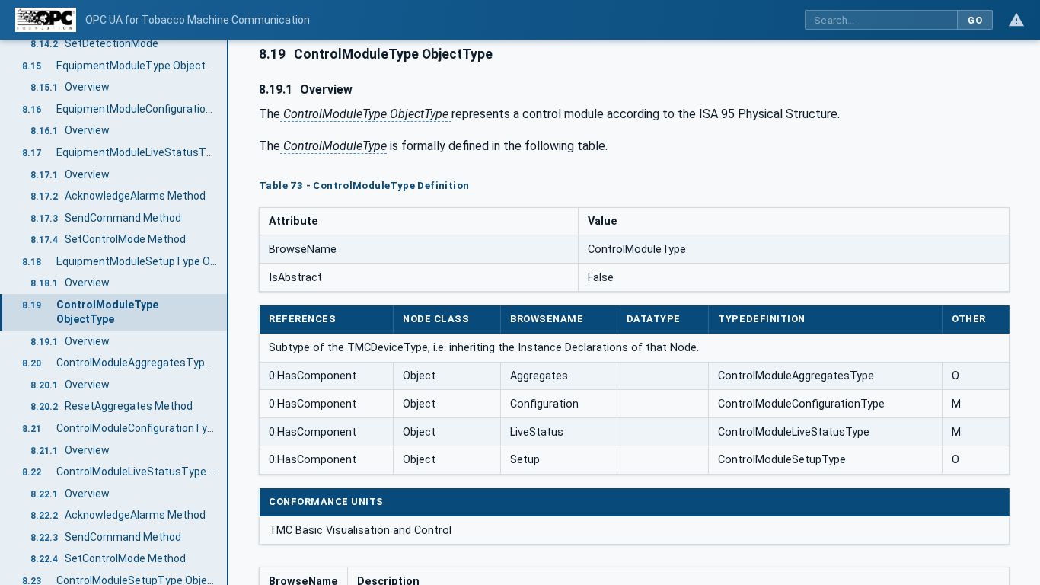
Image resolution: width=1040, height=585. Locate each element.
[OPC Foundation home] (45, 20)
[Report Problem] (1016, 19)
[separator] (228, 312)
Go (975, 20)
